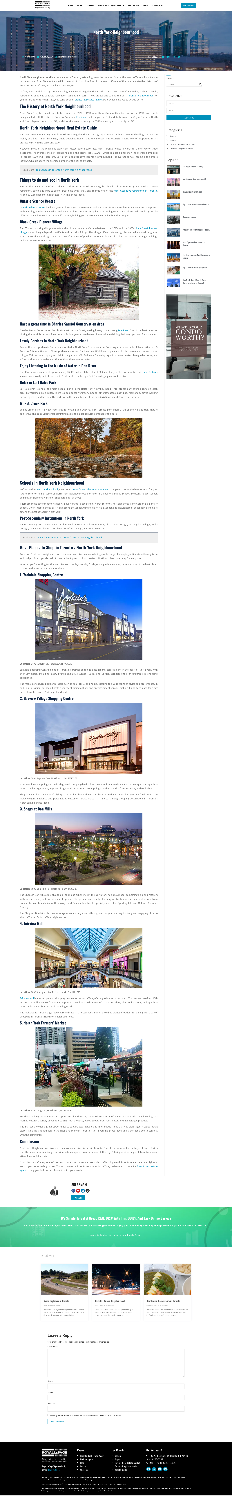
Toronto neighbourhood (140, 95)
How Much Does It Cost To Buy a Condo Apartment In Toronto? (194, 281)
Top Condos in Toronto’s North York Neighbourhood (64, 169)
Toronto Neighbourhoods (68, 56)
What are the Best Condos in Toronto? (196, 229)
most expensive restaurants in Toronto (135, 190)
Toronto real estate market (88, 99)
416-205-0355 (54, 1469)
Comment (53, 1346)
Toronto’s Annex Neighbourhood (110, 1301)
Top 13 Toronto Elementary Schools (195, 267)
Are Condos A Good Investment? (194, 179)
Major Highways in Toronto (56, 1301)
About (145, 5)
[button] (163, 57)
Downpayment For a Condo (192, 191)
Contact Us (158, 5)
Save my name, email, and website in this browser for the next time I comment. (86, 1415)
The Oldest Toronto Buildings (193, 166)
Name (51, 1381)
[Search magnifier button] (200, 84)
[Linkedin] (83, 1191)
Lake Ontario (150, 372)
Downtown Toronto (189, 216)
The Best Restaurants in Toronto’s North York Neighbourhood (68, 537)
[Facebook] (73, 1191)
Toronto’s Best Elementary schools (89, 489)
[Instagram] (88, 1191)
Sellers (90, 5)
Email (51, 1392)
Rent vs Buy (133, 5)
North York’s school (47, 489)
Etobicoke (81, 117)
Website (51, 1403)
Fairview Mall (27, 998)
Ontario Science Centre (32, 207)
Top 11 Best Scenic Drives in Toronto (196, 204)
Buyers (80, 5)
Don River (123, 330)
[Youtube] (78, 1191)
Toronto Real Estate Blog (109, 5)
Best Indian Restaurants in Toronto (163, 1301)
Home (70, 5)
